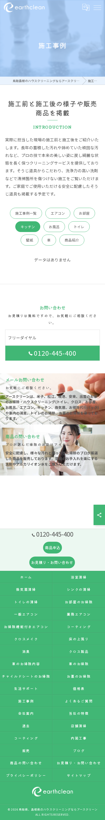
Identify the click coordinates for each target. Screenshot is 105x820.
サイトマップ (79, 775)
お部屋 (84, 213)
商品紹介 (72, 239)
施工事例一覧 (26, 213)
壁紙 (29, 239)
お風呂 (54, 226)
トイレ (79, 226)
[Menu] (97, 7)
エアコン (58, 213)
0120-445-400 (55, 352)
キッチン (28, 226)
